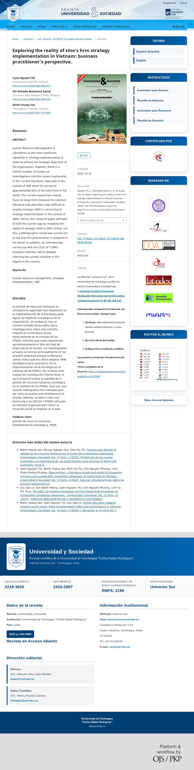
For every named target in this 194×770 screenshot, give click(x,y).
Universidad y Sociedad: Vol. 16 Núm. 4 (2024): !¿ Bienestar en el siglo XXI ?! (68, 510)
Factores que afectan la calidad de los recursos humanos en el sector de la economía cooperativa (68, 451)
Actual (11, 26)
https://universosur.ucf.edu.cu (119, 619)
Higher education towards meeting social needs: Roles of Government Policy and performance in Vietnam (70, 504)
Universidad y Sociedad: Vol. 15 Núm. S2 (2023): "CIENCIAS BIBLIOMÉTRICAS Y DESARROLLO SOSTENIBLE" (69, 497)
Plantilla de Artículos (150, 100)
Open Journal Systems (159, 400)
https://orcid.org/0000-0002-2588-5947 (32, 99)
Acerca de (58, 26)
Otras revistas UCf (84, 26)
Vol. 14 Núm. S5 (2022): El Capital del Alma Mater (65, 39)
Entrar (183, 3)
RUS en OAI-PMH (20, 634)
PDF (85, 155)
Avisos (42, 26)
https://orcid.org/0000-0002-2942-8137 (32, 85)
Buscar (180, 26)
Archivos (26, 26)
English (141, 60)
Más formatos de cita (92, 220)
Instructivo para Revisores (154, 110)
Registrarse (169, 3)
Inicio (16, 39)
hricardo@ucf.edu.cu (24, 700)
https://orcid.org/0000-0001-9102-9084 (32, 112)
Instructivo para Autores (152, 90)
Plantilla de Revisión (150, 120)
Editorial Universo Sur (116, 26)
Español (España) (147, 51)
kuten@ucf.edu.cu (22, 678)
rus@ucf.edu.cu (120, 646)
